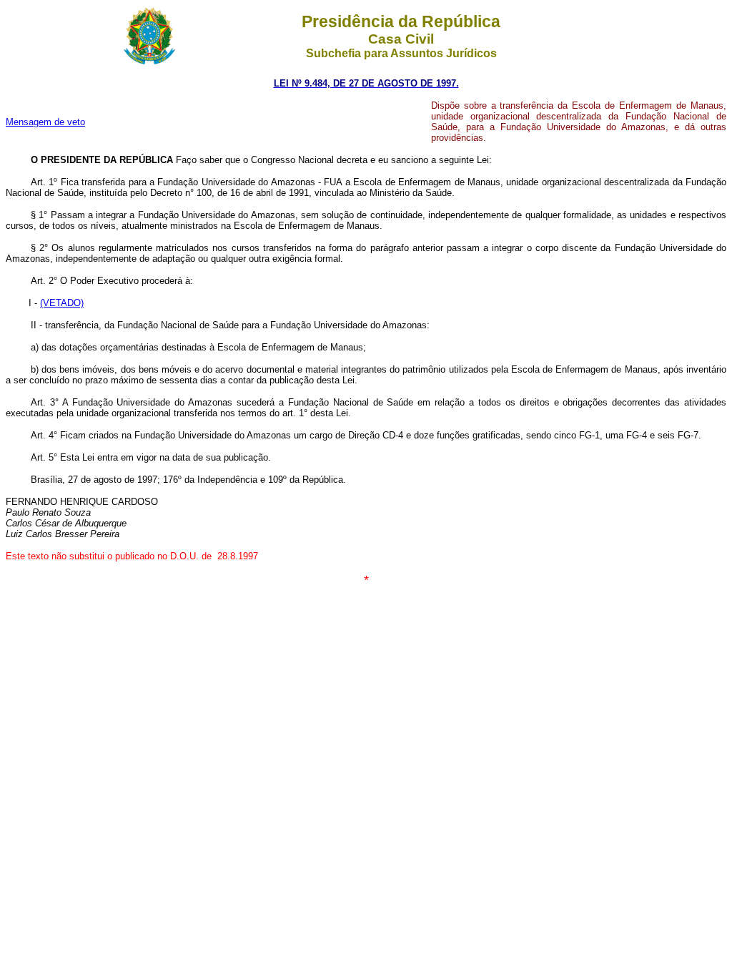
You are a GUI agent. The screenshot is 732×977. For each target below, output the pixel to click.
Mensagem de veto (45, 122)
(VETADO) (62, 303)
